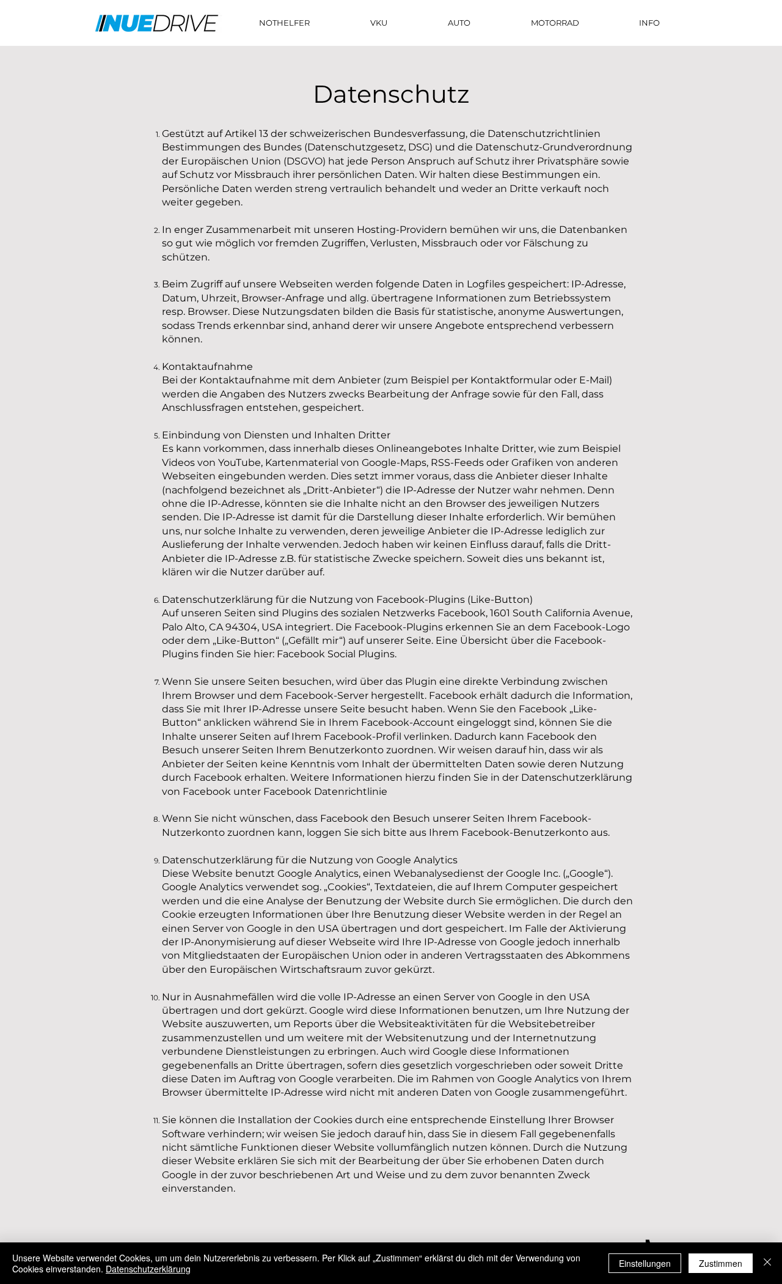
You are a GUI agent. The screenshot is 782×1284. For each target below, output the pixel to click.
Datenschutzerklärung (148, 1269)
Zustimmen (720, 1263)
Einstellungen (645, 1263)
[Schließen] (767, 1263)
